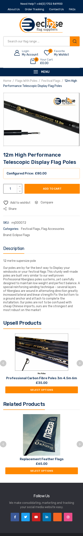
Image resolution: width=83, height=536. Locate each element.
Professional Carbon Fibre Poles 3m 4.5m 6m (41, 378)
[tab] (13, 249)
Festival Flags (51, 81)
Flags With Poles (26, 81)
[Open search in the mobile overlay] (41, 41)
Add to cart (52, 188)
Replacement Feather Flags (42, 459)
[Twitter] (25, 517)
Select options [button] (41, 389)
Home (7, 81)
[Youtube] (36, 517)
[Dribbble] (68, 517)
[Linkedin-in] (47, 517)
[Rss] (57, 517)
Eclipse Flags (21, 235)
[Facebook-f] (15, 517)
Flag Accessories (52, 229)
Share (12, 209)
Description (13, 248)
